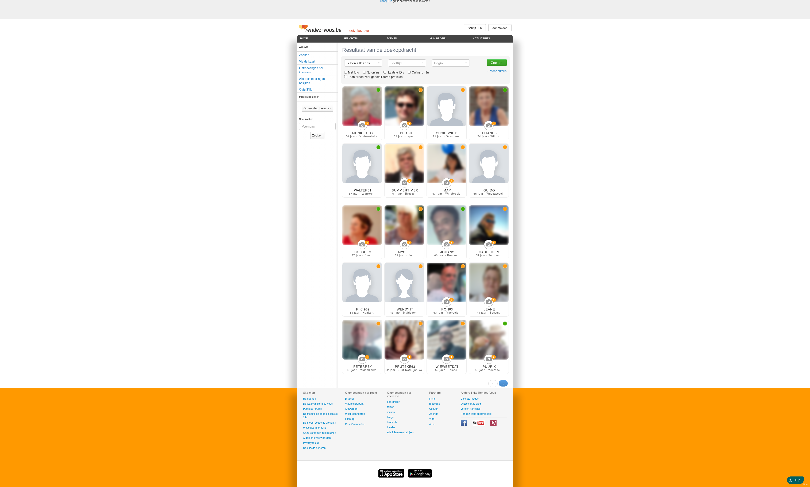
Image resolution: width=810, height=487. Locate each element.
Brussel (349, 398)
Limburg (350, 418)
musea (391, 412)
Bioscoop (434, 403)
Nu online (373, 72)
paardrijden (393, 401)
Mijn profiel (438, 38)
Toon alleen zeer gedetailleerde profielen (375, 77)
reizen (390, 406)
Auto (432, 424)
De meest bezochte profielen (319, 422)
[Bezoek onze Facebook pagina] (464, 425)
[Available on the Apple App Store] (391, 476)
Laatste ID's (395, 72)
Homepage (309, 398)
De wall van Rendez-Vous (318, 403)
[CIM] (493, 425)
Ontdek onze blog (471, 403)
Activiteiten (481, 38)
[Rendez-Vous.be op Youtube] (478, 425)
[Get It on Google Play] (420, 476)
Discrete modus (470, 398)
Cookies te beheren (314, 448)
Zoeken (392, 38)
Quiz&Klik (305, 89)
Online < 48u (420, 72)
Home (304, 38)
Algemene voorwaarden (317, 437)
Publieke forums (312, 408)
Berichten (350, 38)
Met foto (353, 72)
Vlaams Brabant (354, 403)
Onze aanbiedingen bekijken (319, 432)
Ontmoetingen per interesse (311, 70)
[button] (363, 63)
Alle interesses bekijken (400, 432)
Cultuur (433, 408)
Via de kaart (307, 61)
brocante (392, 422)
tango (390, 417)
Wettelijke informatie (314, 427)
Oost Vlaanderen (354, 424)
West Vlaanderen (355, 413)
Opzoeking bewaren (317, 108)
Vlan (432, 418)
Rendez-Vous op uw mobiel (476, 413)
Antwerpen (351, 408)
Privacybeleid (311, 442)
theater (391, 427)
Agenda (433, 413)
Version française (471, 408)
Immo (432, 398)
